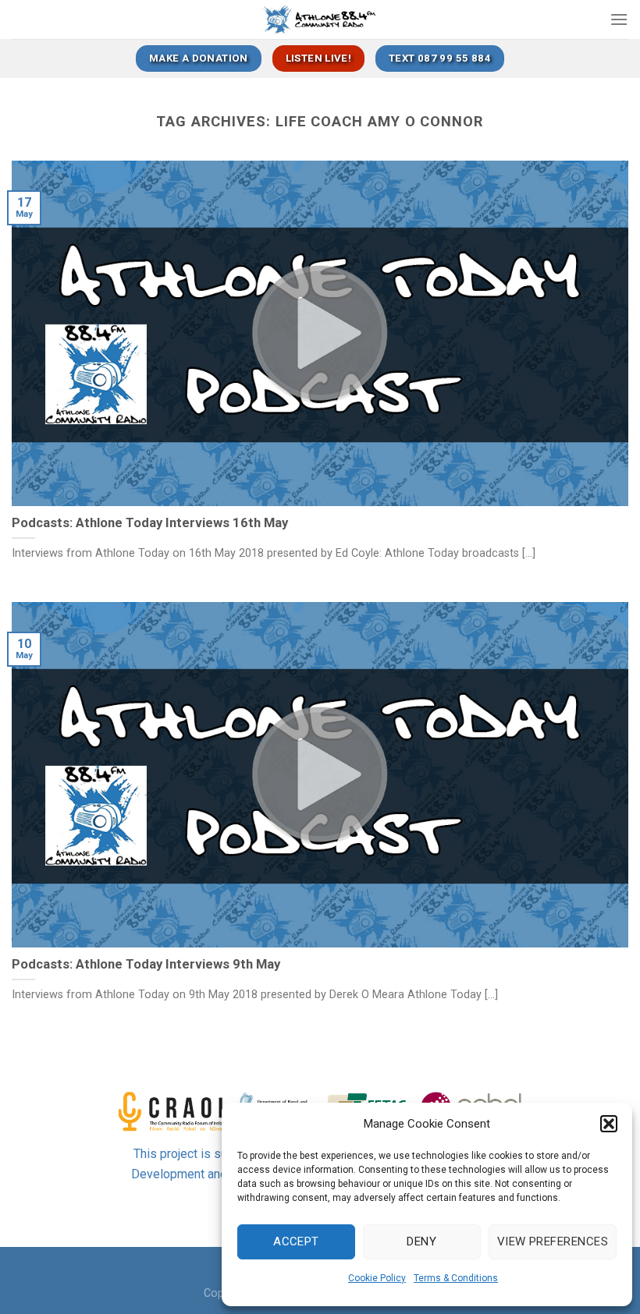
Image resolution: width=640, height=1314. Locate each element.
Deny (421, 1241)
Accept (296, 1241)
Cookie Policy (377, 1278)
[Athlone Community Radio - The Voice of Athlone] (320, 19)
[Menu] (619, 19)
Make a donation (198, 58)
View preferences (552, 1241)
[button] (609, 1124)
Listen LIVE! (319, 58)
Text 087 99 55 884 (440, 58)
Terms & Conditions (456, 1278)
